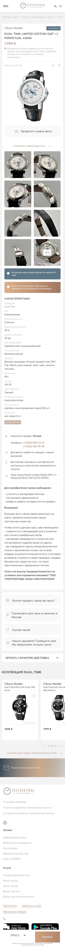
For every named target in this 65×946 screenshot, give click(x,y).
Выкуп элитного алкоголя (18, 896)
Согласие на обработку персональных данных (29, 813)
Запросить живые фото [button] (36, 131)
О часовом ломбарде (14, 802)
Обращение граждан (14, 911)
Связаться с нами (31, 905)
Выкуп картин (11, 891)
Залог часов (10, 885)
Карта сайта (10, 905)
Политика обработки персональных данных (27, 807)
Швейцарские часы (15, 837)
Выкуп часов (10, 880)
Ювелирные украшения (17, 842)
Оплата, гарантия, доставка (27, 657)
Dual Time (9, 306)
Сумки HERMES (12, 858)
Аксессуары (10, 848)
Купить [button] (47, 937)
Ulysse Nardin (13, 28)
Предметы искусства (15, 853)
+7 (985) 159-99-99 (33, 446)
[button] (5, 6)
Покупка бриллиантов (16, 875)
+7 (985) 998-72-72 (33, 442)
